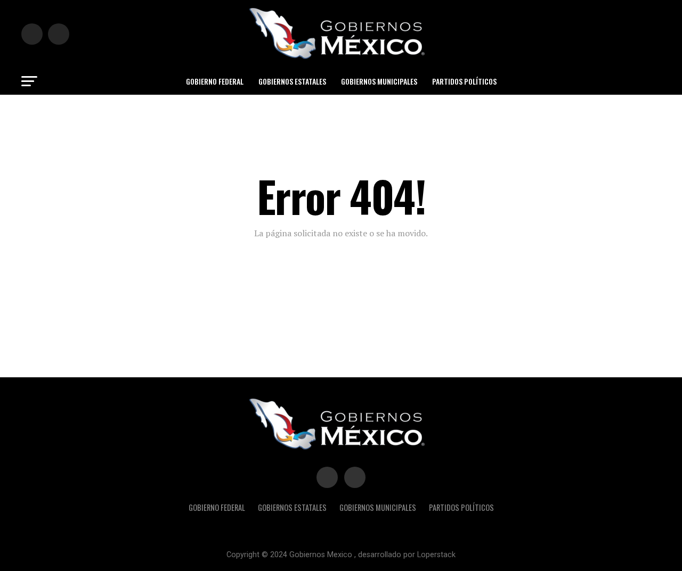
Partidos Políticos (464, 81)
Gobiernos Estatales (292, 81)
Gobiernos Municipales (379, 81)
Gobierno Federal (214, 81)
